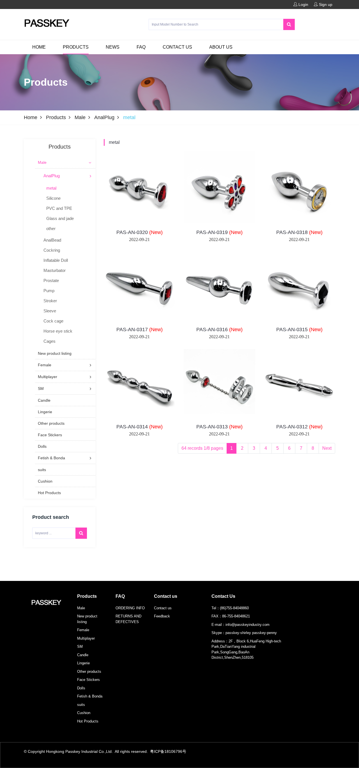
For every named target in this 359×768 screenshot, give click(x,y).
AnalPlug (104, 117)
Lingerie (83, 663)
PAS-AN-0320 (139, 232)
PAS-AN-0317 (139, 329)
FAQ (141, 47)
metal (114, 142)
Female (83, 630)
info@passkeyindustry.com (247, 624)
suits (81, 705)
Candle (82, 655)
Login (302, 4)
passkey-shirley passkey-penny (251, 633)
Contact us (177, 47)
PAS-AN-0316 (219, 329)
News (112, 47)
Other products (89, 671)
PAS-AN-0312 (299, 427)
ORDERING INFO (130, 608)
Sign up (325, 4)
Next (327, 448)
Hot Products (87, 721)
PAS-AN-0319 (219, 232)
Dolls (81, 688)
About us (221, 47)
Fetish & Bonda (89, 696)
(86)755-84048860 (234, 608)
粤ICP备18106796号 (168, 751)
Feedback (162, 616)
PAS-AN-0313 (219, 427)
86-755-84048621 (236, 616)
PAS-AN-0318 (299, 232)
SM (80, 646)
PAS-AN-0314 (139, 427)
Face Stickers (88, 680)
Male (80, 117)
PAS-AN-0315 (299, 329)
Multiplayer (86, 638)
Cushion (83, 713)
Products (76, 47)
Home (39, 47)
